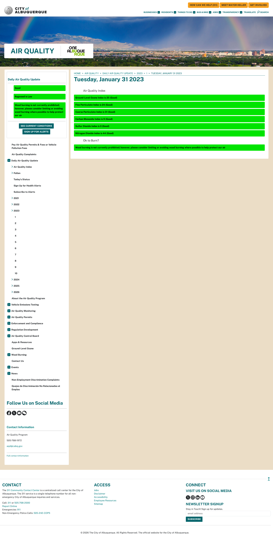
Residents (167, 12)
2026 (16, 292)
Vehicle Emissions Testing (25, 304)
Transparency (231, 12)
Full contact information (18, 456)
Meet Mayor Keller (234, 5)
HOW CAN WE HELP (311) (203, 5)
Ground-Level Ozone (23, 348)
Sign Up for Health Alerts (27, 185)
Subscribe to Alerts (24, 192)
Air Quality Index (23, 167)
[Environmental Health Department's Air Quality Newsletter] (19, 412)
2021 (16, 198)
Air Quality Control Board (25, 336)
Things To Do (185, 12)
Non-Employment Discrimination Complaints (35, 379)
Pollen (17, 173)
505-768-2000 (22, 502)
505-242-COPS (42, 513)
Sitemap (98, 504)
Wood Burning (19, 354)
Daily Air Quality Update (118, 73)
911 (19, 509)
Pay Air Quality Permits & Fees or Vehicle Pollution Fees (34, 146)
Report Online (9, 506)
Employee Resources (105, 500)
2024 (16, 279)
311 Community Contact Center (23, 490)
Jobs (215, 12)
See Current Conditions (36, 126)
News (14, 373)
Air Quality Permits (21, 317)
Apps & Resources (22, 342)
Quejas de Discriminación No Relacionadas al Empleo (36, 388)
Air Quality (92, 73)
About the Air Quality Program (28, 298)
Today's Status (22, 179)
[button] (250, 12)
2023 (139, 73)
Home (77, 73)
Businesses (150, 12)
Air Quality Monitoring (23, 311)
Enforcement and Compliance (27, 323)
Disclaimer (99, 493)
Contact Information (20, 427)
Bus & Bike (202, 12)
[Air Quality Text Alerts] (24, 412)
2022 (16, 204)
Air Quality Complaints (24, 154)
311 (9, 502)
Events (15, 367)
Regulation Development (24, 329)
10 (16, 273)
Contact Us (18, 361)
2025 (16, 286)
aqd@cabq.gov (14, 446)
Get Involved (258, 5)
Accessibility (101, 497)
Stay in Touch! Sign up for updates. (204, 509)
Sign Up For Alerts (36, 131)
